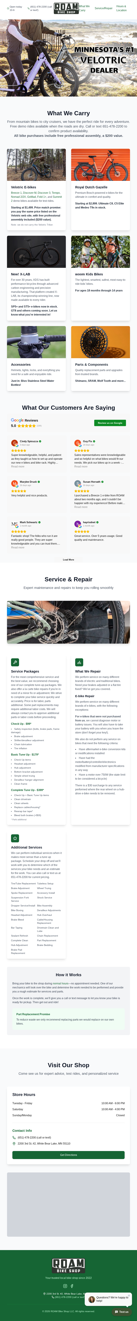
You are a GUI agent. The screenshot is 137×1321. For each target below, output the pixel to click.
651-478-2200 (113, 126)
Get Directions (68, 1155)
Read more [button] (17, 466)
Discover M (29, 192)
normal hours (60, 983)
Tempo (56, 192)
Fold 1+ (41, 196)
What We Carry (84, 8)
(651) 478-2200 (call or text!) (41, 8)
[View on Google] (14, 443)
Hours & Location (121, 8)
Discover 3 (44, 192)
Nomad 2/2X (18, 196)
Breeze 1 (16, 192)
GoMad (31, 196)
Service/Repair (103, 8)
